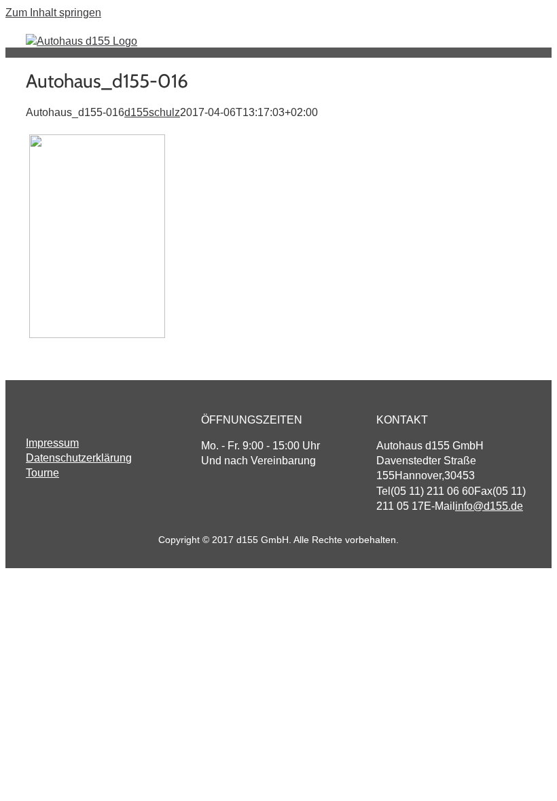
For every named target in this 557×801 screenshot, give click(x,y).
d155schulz (152, 112)
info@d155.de (489, 506)
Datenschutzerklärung (79, 458)
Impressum (52, 443)
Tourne (42, 473)
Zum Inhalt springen (53, 12)
